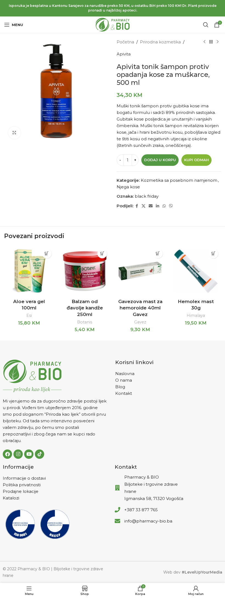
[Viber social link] (171, 206)
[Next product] (217, 42)
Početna (125, 41)
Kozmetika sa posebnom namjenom (179, 180)
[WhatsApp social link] (164, 206)
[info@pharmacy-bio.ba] (117, 521)
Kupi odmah (196, 160)
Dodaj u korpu (160, 160)
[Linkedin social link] (157, 206)
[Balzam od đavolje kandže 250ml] (85, 271)
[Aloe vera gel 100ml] (29, 271)
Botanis (84, 322)
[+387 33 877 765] (117, 510)
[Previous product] (204, 42)
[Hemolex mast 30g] (196, 271)
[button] (47, 253)
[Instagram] (18, 454)
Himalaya (196, 315)
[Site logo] (112, 24)
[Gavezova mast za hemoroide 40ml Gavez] (140, 271)
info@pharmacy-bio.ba (148, 521)
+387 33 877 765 (141, 509)
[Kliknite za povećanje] (14, 133)
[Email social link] (150, 206)
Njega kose (128, 186)
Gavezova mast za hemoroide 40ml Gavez (140, 308)
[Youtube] (28, 454)
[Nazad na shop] (211, 42)
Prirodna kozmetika (160, 41)
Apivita (124, 54)
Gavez (140, 322)
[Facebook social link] (136, 206)
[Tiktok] (39, 454)
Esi (29, 315)
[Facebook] (7, 454)
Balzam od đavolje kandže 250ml (85, 308)
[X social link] (143, 206)
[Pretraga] (205, 24)
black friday (147, 196)
